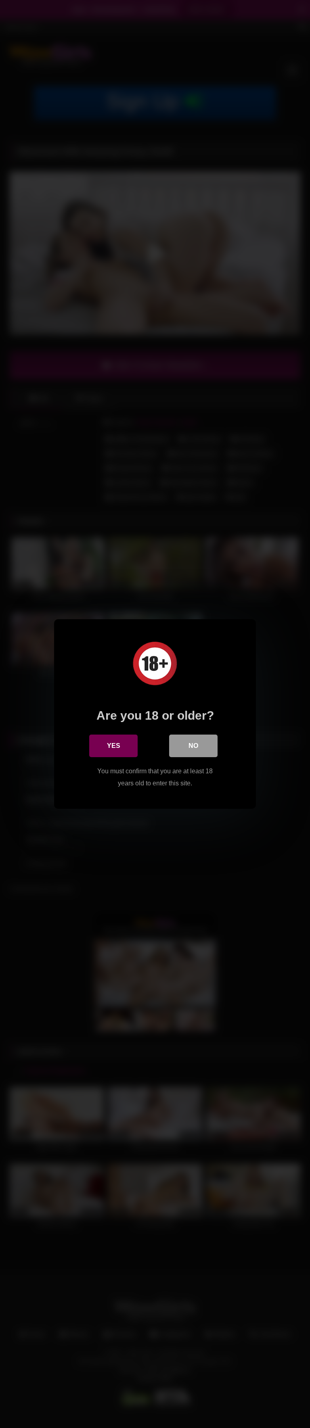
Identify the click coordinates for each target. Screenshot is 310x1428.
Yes (113, 745)
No (193, 745)
